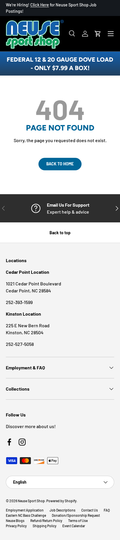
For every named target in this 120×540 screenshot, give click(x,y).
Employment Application (25, 510)
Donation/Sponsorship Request (76, 515)
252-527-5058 (20, 344)
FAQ (107, 510)
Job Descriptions (62, 510)
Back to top (60, 232)
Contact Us (89, 510)
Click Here (39, 4)
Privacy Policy (16, 526)
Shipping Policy (45, 526)
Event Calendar (73, 526)
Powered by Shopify (61, 501)
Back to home (60, 163)
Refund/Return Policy (46, 520)
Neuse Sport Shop (31, 501)
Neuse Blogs (15, 520)
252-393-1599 (19, 302)
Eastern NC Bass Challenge (26, 515)
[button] (97, 33)
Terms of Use (78, 520)
